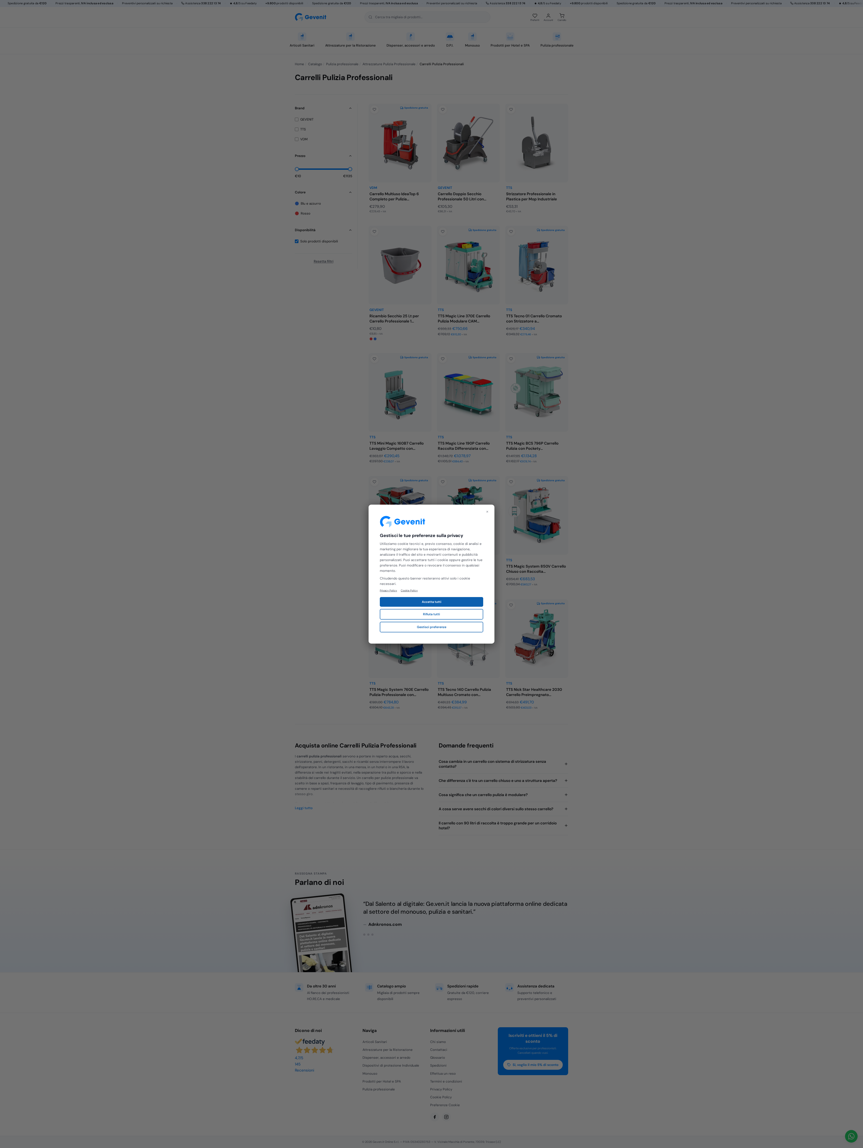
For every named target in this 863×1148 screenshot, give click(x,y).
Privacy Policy (388, 590)
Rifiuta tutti (431, 614)
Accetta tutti (431, 602)
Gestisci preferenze (431, 627)
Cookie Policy (409, 590)
